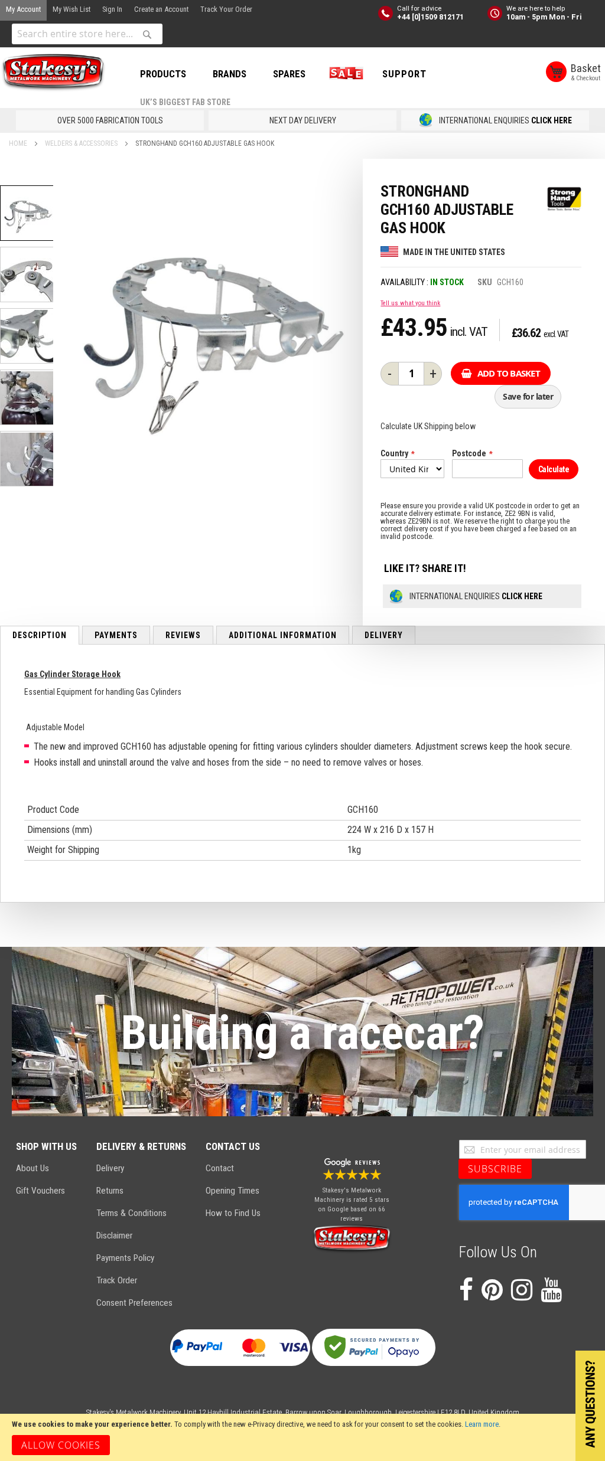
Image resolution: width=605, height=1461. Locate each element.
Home (18, 143)
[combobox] (87, 34)
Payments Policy (125, 1258)
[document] (302, 1437)
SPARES (289, 74)
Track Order (116, 1280)
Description (39, 635)
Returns (109, 1190)
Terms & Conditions (131, 1213)
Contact (220, 1168)
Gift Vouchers (40, 1190)
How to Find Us (233, 1213)
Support (404, 74)
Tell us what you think (410, 303)
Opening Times (232, 1190)
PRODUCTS (163, 74)
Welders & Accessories (81, 143)
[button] (28, 274)
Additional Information (283, 635)
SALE (344, 74)
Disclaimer (114, 1235)
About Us (32, 1168)
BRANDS (229, 74)
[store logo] (53, 73)
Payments (116, 635)
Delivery (384, 635)
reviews (183, 635)
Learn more (482, 1424)
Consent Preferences (134, 1302)
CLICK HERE (551, 120)
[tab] (39, 635)
